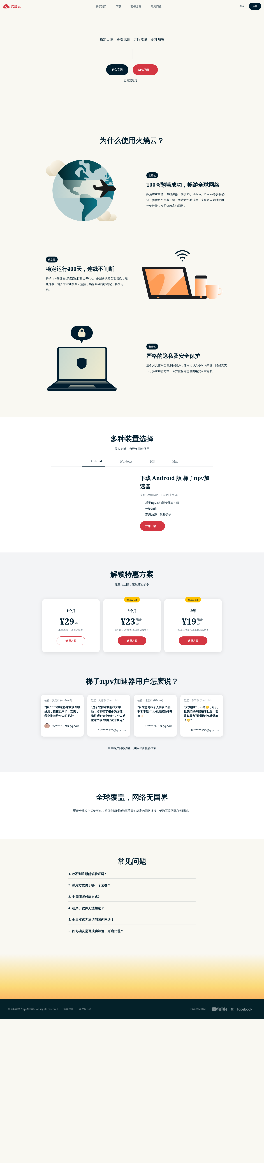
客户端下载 (85, 1009)
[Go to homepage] (12, 6)
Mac (175, 461)
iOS (152, 461)
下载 (118, 6)
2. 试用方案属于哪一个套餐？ (89, 885)
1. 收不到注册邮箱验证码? (87, 874)
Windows (126, 461)
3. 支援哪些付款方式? (84, 896)
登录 (242, 6)
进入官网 (117, 69)
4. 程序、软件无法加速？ (86, 908)
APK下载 (144, 69)
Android (96, 461)
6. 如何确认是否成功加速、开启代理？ (96, 931)
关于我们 (101, 6)
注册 (255, 6)
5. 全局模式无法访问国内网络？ (91, 919)
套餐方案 (136, 6)
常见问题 (156, 6)
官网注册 (69, 1009)
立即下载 (151, 526)
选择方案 (71, 640)
